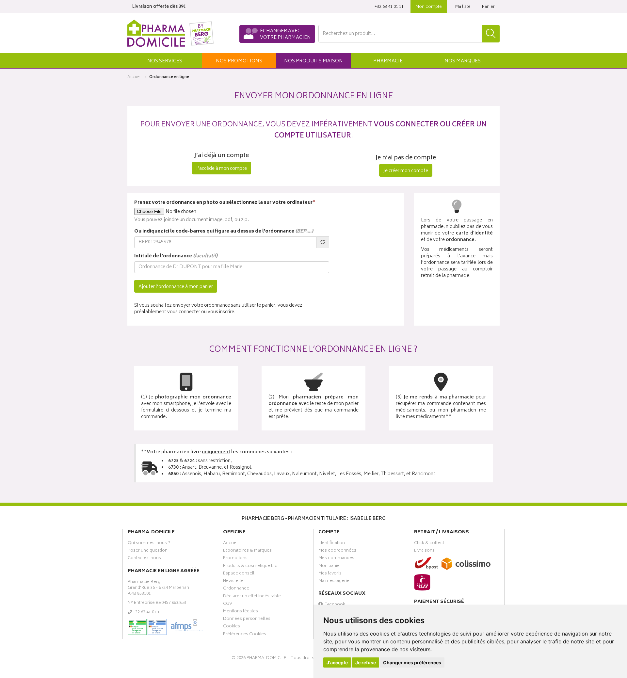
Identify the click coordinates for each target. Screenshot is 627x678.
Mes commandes (336, 559)
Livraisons (424, 551)
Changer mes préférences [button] (412, 662)
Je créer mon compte (405, 171)
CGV (227, 604)
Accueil (134, 77)
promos (239, 61)
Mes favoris (330, 574)
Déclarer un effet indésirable (252, 597)
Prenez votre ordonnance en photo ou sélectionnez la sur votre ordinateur (224, 203)
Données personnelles (246, 619)
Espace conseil (238, 574)
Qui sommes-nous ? (149, 544)
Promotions (235, 559)
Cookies (231, 627)
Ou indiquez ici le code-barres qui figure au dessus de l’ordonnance (223, 231)
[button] (164, 60)
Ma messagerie (333, 581)
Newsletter (234, 581)
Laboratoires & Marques (247, 551)
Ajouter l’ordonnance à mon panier (175, 287)
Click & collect (429, 544)
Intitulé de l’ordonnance (175, 256)
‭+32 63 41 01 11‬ (389, 7)
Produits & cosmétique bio (250, 566)
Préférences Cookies (244, 635)
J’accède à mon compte (221, 169)
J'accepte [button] (337, 662)
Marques (462, 61)
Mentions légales (240, 612)
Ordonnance (236, 589)
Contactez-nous (144, 559)
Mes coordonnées (337, 551)
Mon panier (329, 566)
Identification (331, 544)
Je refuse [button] (365, 662)
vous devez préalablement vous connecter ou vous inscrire (218, 308)
